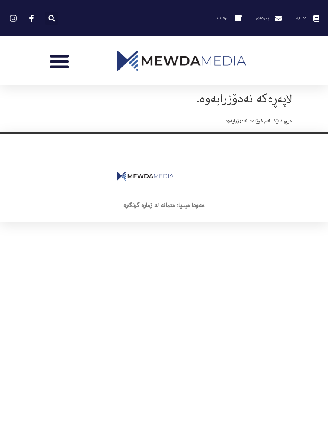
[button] (51, 18)
